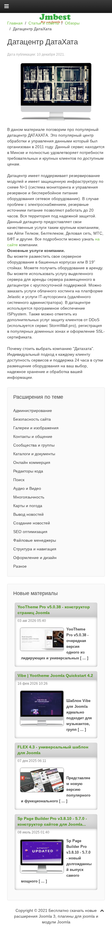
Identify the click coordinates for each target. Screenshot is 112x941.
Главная (15, 23)
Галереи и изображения (36, 428)
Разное (20, 566)
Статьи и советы (43, 23)
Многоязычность (28, 497)
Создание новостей (31, 523)
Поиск (18, 479)
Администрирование (32, 410)
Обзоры (72, 23)
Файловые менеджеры (34, 540)
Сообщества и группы (34, 445)
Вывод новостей (28, 514)
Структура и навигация (34, 549)
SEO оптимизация (30, 531)
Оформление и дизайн (35, 557)
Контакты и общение (32, 436)
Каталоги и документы (34, 453)
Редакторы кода (28, 471)
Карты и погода (27, 505)
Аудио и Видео (27, 488)
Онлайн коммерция (31, 462)
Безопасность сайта (32, 419)
